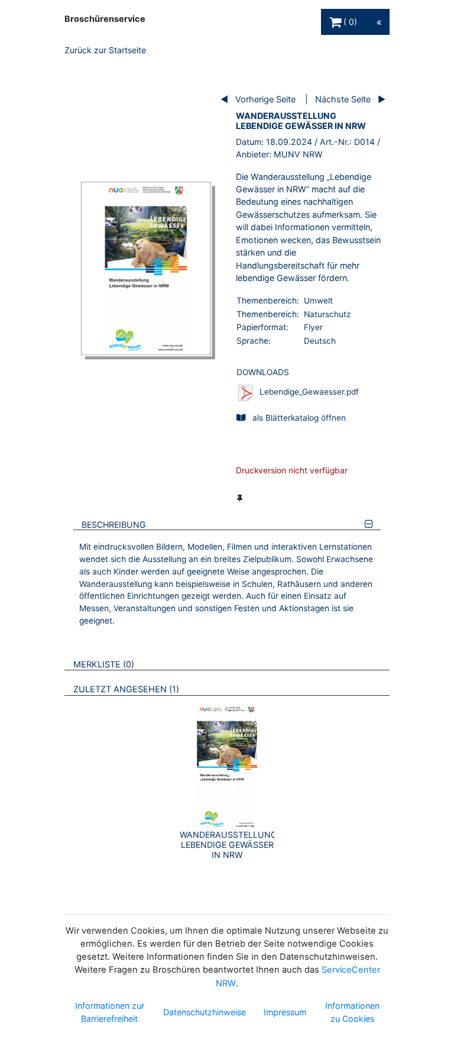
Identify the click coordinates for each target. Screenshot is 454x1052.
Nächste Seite (343, 99)
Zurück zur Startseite (105, 50)
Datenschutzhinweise (204, 1012)
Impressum (285, 1012)
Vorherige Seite (265, 99)
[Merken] (239, 498)
